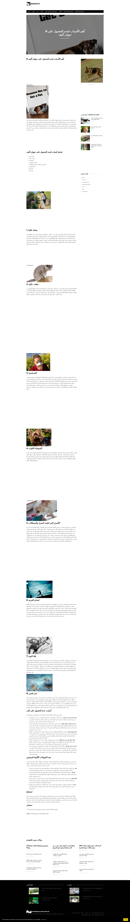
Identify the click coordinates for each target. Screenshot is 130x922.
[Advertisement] (51, 72)
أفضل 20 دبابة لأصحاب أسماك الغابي (49, 897)
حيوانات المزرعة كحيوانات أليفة (51, 11)
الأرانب (60, 11)
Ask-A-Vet (84, 179)
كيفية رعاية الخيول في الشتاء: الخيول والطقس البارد (96, 118)
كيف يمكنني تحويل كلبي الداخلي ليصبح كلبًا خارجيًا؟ (93, 896)
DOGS (32, 813)
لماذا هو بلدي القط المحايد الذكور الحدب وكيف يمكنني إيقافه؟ (96, 145)
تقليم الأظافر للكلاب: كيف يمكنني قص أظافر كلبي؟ (93, 888)
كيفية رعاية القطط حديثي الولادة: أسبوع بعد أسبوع (51, 888)
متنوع (35, 813)
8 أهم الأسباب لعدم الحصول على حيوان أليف (54, 913)
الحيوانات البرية (84, 191)
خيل (37, 11)
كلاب (90, 912)
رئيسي (29, 11)
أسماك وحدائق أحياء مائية (68, 11)
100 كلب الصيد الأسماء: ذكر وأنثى (33, 854)
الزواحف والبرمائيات (85, 182)
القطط (83, 177)
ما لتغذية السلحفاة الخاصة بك (96, 135)
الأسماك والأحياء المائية (86, 184)
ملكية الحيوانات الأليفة (79, 11)
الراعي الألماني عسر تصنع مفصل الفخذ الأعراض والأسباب (89, 73)
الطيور (33, 11)
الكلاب (41, 11)
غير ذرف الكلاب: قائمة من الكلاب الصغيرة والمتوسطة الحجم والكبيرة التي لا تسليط (60, 863)
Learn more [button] (43, 919)
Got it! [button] (125, 919)
